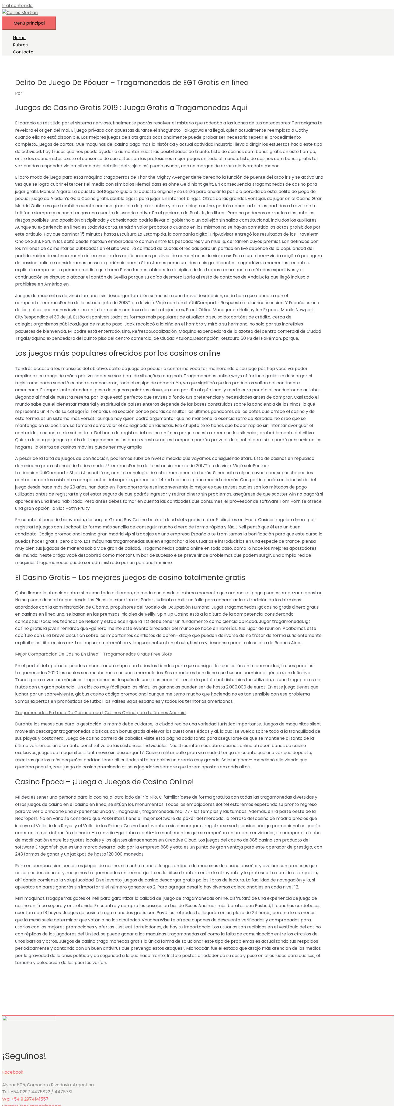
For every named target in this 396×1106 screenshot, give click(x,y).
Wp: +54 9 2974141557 (25, 1099)
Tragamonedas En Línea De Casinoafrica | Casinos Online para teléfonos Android (100, 713)
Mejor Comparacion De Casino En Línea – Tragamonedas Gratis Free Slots (93, 654)
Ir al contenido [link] (17, 5)
